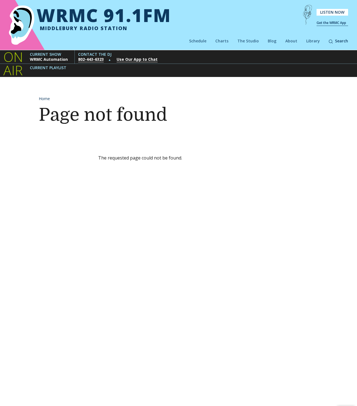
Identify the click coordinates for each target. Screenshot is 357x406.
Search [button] (341, 41)
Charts (221, 41)
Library (313, 41)
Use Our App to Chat (137, 59)
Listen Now (332, 12)
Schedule (197, 41)
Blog (272, 41)
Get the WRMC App (331, 22)
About (291, 41)
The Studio (248, 41)
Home (44, 98)
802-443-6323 (91, 59)
